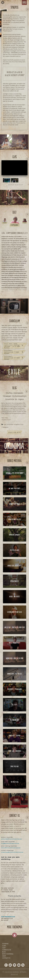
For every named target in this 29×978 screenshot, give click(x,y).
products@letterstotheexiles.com (11, 839)
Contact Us (6, 958)
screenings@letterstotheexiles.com (12, 852)
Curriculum (6, 950)
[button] (2, 3)
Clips (4, 946)
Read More (4, 418)
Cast (4, 948)
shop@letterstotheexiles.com (10, 843)
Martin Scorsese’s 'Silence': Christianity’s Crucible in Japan (14, 396)
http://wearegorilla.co (8, 916)
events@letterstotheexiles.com (10, 848)
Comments (4, 427)
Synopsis (5, 944)
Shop (4, 956)
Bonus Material (7, 954)
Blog (4, 952)
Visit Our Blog (14, 432)
